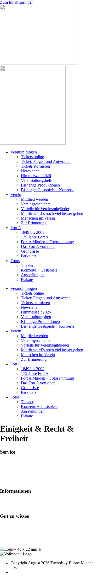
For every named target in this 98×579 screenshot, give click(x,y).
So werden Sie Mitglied (19, 501)
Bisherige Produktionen (40, 185)
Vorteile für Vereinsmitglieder (45, 208)
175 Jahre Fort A (35, 237)
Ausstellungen (32, 275)
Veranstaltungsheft (36, 180)
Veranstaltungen (23, 152)
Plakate (27, 279)
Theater (27, 265)
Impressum (9, 535)
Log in (5, 526)
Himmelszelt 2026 (36, 175)
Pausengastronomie (16, 471)
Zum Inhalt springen (16, 2)
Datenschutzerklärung (18, 540)
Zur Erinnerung (34, 223)
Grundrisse (30, 251)
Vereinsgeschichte (35, 204)
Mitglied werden (34, 199)
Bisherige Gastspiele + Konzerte (47, 190)
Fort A (15, 227)
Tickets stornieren (35, 166)
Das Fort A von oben (38, 246)
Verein (15, 194)
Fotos (15, 260)
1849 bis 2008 (32, 232)
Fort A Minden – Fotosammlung (47, 242)
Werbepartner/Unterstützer (21, 506)
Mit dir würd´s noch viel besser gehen (52, 213)
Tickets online (32, 157)
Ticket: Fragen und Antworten (46, 161)
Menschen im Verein (38, 218)
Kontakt (6, 531)
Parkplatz (28, 256)
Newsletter (30, 171)
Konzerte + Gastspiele (39, 270)
